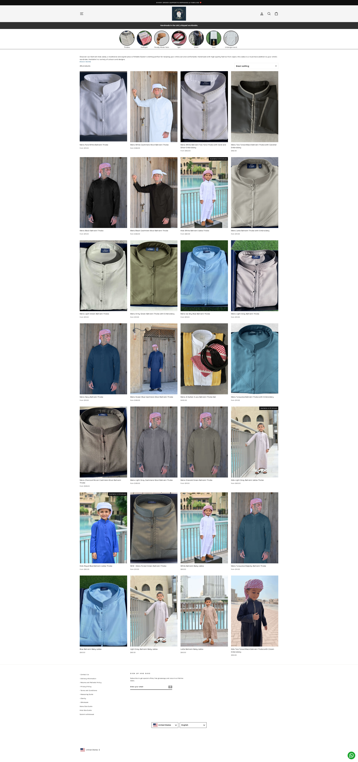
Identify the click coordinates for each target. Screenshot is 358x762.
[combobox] (165, 725)
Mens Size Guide (86, 706)
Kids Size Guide (86, 710)
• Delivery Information (88, 679)
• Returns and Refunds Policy (90, 682)
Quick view (103, 139)
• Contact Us (84, 674)
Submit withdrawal (87, 714)
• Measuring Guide (86, 694)
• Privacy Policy (85, 686)
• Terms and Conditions (88, 690)
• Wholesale (84, 702)
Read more (85, 62)
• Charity (83, 698)
